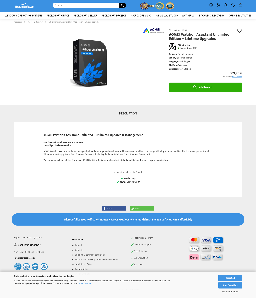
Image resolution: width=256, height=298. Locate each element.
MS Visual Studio (167, 15)
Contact (78, 250)
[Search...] (122, 5)
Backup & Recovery (211, 15)
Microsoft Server (85, 15)
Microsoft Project (114, 15)
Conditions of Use (83, 264)
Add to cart (205, 87)
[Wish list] (233, 5)
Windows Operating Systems (23, 15)
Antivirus (188, 15)
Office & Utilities (240, 15)
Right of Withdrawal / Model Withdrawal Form (96, 259)
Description (128, 113)
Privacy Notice (85, 283)
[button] (218, 5)
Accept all (230, 278)
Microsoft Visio (141, 15)
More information (230, 291)
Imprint (78, 245)
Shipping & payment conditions (90, 255)
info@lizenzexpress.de (24, 258)
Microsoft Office (58, 15)
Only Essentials (230, 285)
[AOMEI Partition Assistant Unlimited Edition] (89, 62)
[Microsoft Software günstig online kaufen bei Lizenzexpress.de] (25, 6)
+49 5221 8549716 (29, 245)
